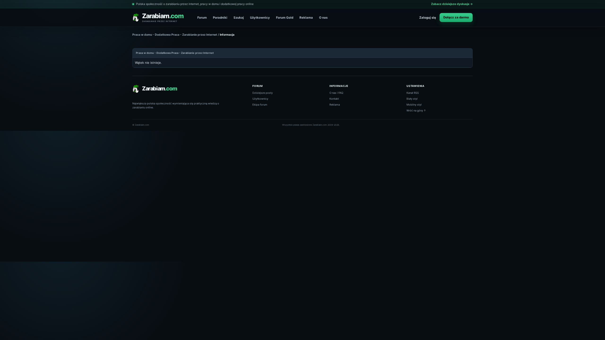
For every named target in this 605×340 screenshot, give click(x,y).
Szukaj (238, 17)
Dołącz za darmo (456, 17)
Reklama (306, 17)
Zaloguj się (427, 17)
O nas (323, 17)
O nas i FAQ (336, 92)
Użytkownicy (260, 17)
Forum (202, 17)
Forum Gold (284, 17)
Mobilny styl (414, 104)
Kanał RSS (412, 92)
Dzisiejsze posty (262, 92)
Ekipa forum (259, 104)
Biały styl (412, 98)
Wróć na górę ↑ (416, 110)
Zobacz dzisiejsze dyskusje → (452, 4)
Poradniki (220, 17)
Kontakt (334, 98)
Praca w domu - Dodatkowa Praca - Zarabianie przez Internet (174, 34)
